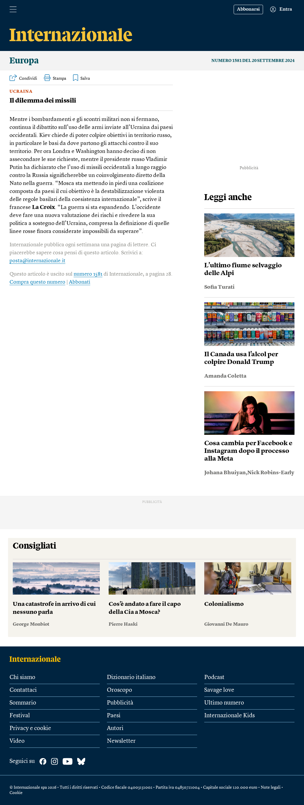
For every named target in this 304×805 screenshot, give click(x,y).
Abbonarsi (248, 9)
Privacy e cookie (30, 728)
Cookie (16, 793)
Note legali (271, 787)
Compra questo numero (37, 282)
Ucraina (21, 92)
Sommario (23, 703)
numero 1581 (88, 274)
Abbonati (79, 282)
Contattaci (23, 690)
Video (17, 741)
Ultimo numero (224, 703)
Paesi (114, 716)
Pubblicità (120, 703)
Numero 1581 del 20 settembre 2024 (252, 61)
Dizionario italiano (131, 678)
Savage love (219, 690)
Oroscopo (119, 690)
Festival (20, 716)
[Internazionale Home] (37, 659)
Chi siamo (22, 678)
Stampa (59, 78)
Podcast (214, 678)
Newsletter (121, 741)
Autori (115, 728)
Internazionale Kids (229, 716)
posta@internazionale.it (37, 260)
